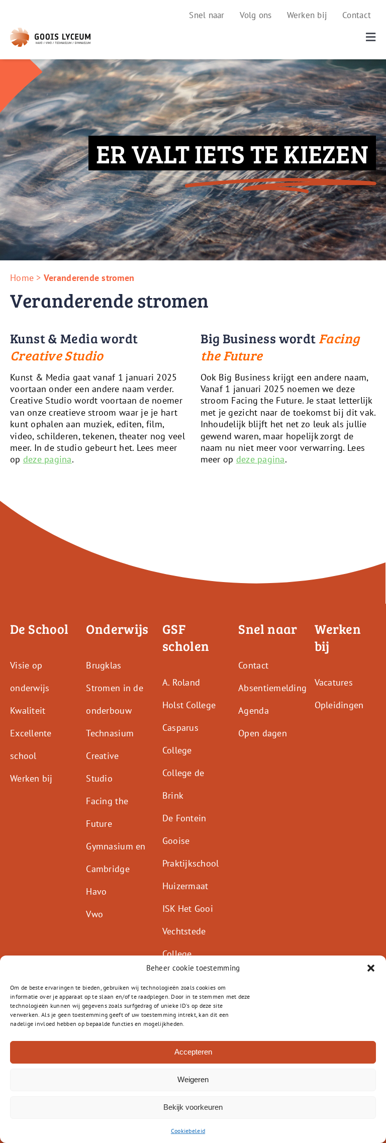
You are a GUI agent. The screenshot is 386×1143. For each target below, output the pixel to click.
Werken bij (31, 778)
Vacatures (334, 682)
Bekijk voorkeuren (193, 1107)
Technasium (110, 733)
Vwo (94, 914)
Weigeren (193, 1079)
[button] (371, 968)
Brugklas (103, 665)
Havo (96, 891)
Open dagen (262, 733)
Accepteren (193, 1051)
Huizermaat (185, 886)
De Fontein (184, 818)
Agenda (253, 710)
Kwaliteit (27, 710)
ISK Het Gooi (187, 908)
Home (22, 277)
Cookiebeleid (188, 1130)
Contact (253, 665)
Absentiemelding (272, 688)
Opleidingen (339, 705)
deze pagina (47, 459)
